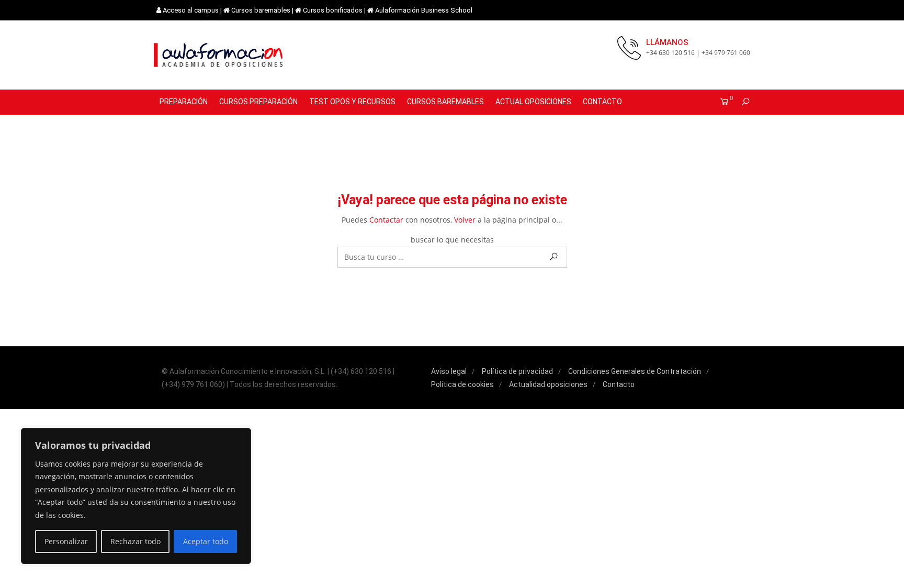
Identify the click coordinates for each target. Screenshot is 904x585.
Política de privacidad (517, 371)
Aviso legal (449, 371)
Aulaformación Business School (423, 10)
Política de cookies (462, 384)
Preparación (184, 101)
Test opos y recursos (352, 101)
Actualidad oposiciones (548, 384)
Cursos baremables (260, 10)
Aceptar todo (205, 541)
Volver (465, 220)
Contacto (602, 101)
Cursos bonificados (333, 10)
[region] (136, 496)
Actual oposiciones (533, 101)
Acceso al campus (191, 10)
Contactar (386, 220)
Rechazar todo (135, 541)
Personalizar (66, 541)
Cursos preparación (258, 101)
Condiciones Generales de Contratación (634, 371)
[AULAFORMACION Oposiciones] (219, 55)
